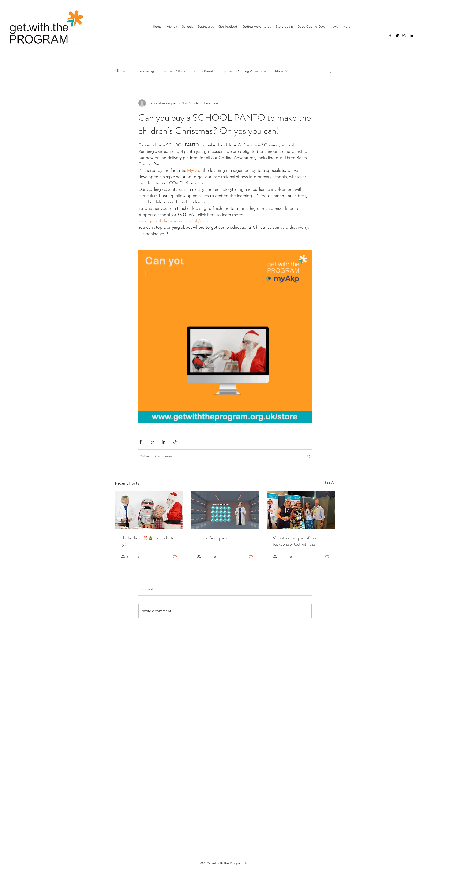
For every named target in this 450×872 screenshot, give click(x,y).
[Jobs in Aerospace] (225, 510)
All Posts (121, 71)
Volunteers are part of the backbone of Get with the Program (294, 541)
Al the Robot (203, 71)
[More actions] (309, 103)
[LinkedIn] (411, 35)
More (279, 71)
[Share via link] (175, 442)
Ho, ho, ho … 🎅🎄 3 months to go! (147, 541)
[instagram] (404, 35)
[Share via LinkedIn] (163, 442)
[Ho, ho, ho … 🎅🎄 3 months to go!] (149, 510)
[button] (329, 71)
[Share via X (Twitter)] (152, 442)
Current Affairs (174, 71)
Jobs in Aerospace (212, 538)
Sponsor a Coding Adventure (244, 71)
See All (330, 482)
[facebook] (390, 35)
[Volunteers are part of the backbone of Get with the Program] (301, 510)
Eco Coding (145, 71)
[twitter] (397, 35)
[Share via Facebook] (140, 442)
